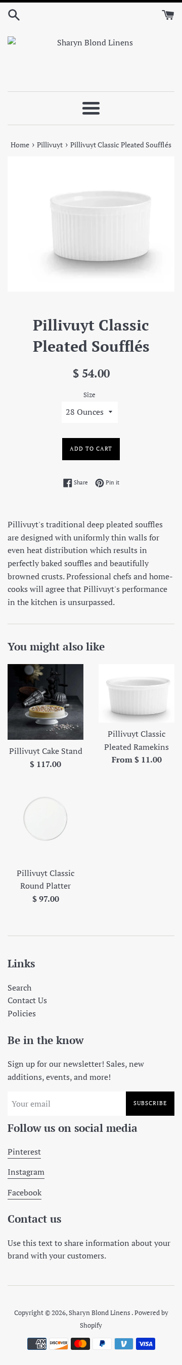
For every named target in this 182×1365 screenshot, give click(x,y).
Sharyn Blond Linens (100, 1312)
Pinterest (24, 1151)
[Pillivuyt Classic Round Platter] (45, 824)
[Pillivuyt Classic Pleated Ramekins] (136, 693)
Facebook (24, 1192)
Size (89, 395)
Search (19, 987)
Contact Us (27, 1000)
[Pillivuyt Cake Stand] (45, 702)
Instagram (26, 1171)
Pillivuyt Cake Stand (45, 750)
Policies (22, 1013)
